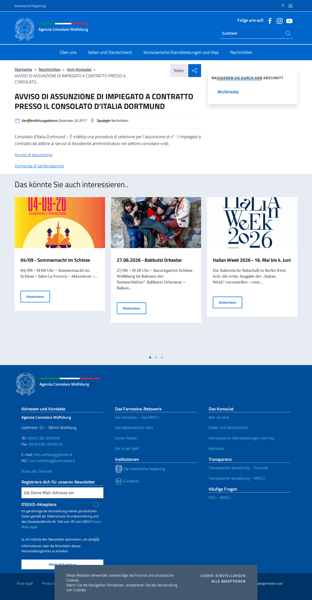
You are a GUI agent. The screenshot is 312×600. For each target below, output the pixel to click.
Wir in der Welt (127, 448)
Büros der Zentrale (36, 471)
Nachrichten (49, 69)
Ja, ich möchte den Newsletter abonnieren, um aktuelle (60, 539)
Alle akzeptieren (229, 581)
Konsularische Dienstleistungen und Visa (241, 438)
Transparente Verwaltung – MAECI (237, 478)
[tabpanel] (60, 275)
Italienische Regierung (30, 5)
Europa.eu (130, 481)
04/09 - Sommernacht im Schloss (55, 260)
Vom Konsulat (79, 69)
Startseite (23, 69)
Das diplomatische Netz (134, 427)
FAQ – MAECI (220, 497)
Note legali (25, 583)
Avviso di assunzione (33, 154)
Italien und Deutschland (228, 427)
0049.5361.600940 (44, 438)
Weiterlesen (38, 296)
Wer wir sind (219, 417)
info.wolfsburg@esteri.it (53, 454)
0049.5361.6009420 (46, 444)
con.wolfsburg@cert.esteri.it (52, 461)
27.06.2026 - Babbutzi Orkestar (149, 260)
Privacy (96, 521)
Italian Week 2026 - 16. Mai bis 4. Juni (252, 260)
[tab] (150, 357)
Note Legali (29, 526)
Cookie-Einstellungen (223, 575)
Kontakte (216, 448)
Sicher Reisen (126, 438)
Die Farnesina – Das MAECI (137, 417)
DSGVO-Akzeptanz (39, 504)
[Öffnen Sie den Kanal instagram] (278, 20)
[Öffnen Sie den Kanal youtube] (288, 20)
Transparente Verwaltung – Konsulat (238, 468)
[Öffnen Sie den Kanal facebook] (268, 20)
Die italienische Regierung (143, 469)
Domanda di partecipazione (39, 166)
